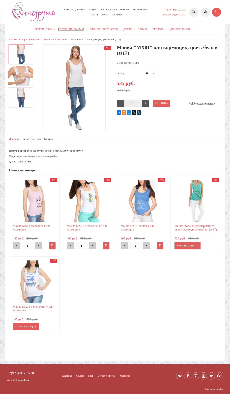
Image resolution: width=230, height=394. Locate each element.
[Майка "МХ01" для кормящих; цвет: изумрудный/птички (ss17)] (195, 201)
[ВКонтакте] (119, 112)
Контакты (116, 14)
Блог (90, 375)
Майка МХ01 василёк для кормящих (137, 227)
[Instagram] (195, 375)
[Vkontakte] (179, 375)
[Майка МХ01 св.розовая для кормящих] (34, 201)
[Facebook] (187, 375)
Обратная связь (140, 9)
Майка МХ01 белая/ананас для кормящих (87, 227)
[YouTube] (203, 375)
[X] (134, 112)
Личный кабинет (108, 9)
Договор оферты (106, 375)
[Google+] (219, 375)
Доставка (80, 9)
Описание (14, 139)
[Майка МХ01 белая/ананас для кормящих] (88, 201)
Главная (68, 9)
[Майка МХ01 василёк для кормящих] (142, 201)
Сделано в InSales (214, 389)
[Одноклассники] (124, 112)
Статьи (94, 14)
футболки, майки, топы (55, 39)
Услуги (92, 9)
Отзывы (48, 139)
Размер (120, 73)
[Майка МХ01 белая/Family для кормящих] (34, 281)
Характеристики (32, 139)
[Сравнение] (205, 12)
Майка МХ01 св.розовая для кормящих (31, 227)
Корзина (124, 9)
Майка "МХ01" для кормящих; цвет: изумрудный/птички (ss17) (195, 227)
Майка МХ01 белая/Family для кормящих (33, 308)
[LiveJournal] (139, 112)
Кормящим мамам (31, 39)
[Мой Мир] (129, 112)
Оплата (105, 14)
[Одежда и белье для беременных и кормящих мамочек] (34, 21)
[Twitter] (211, 375)
